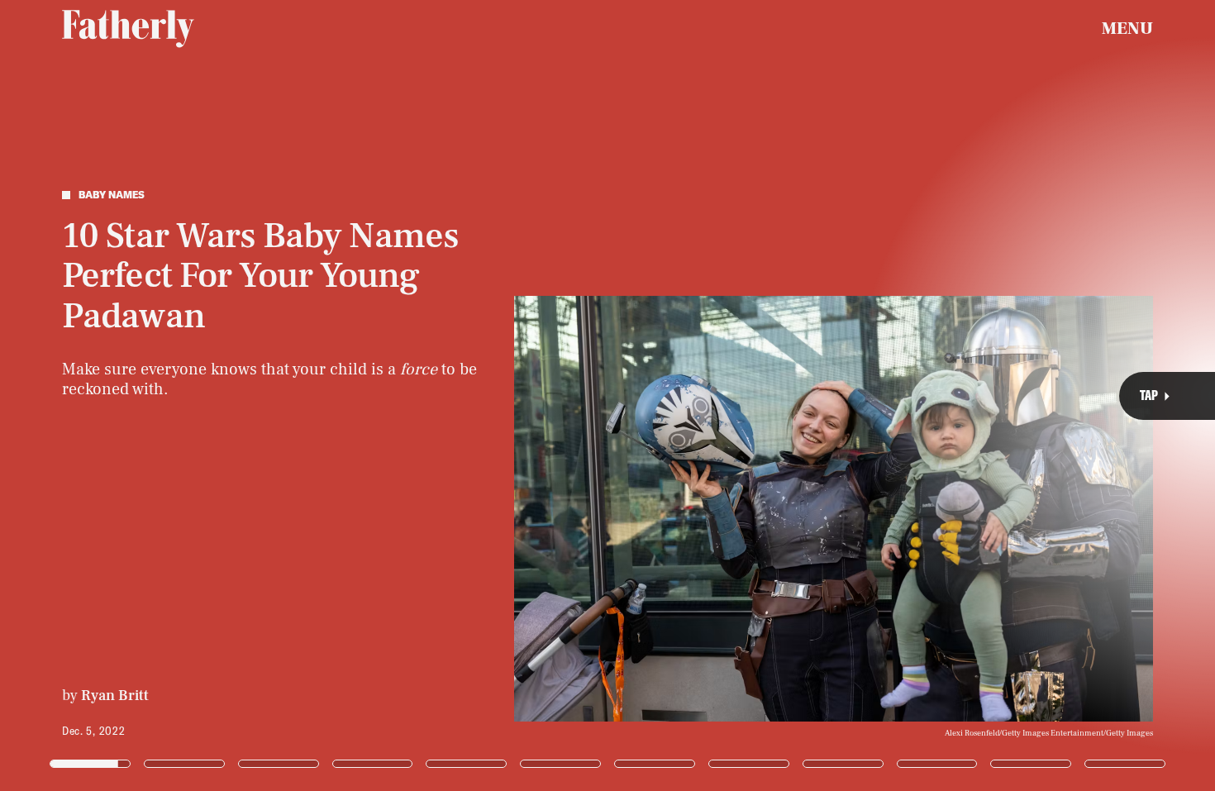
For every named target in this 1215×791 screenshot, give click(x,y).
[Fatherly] (128, 29)
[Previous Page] (200, 395)
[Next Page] (808, 395)
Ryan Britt (115, 695)
